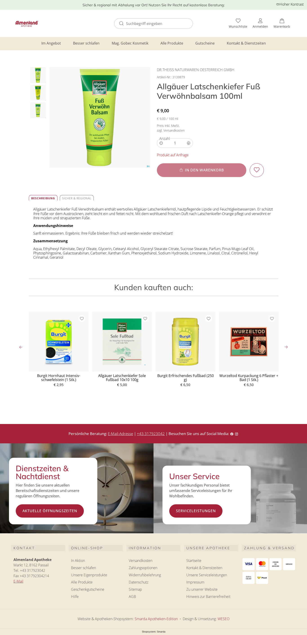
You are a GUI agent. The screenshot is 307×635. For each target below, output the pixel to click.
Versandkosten (140, 560)
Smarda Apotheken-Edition (156, 618)
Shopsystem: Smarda (153, 632)
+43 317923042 (151, 433)
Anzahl (164, 138)
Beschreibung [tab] (43, 198)
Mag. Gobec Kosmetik (130, 43)
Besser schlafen (86, 43)
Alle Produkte (171, 43)
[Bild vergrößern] (99, 117)
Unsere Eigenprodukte (89, 574)
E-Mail (18, 581)
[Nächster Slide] (286, 347)
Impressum (195, 582)
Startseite (193, 560)
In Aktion (78, 560)
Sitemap (135, 589)
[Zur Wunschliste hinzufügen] (257, 170)
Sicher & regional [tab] (76, 198)
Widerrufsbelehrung (145, 574)
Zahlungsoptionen (143, 567)
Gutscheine (205, 43)
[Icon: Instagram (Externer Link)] (236, 433)
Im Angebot (51, 43)
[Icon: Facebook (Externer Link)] (232, 433)
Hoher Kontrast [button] (292, 4)
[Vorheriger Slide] (21, 347)
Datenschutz (138, 582)
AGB (132, 596)
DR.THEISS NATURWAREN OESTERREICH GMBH (195, 69)
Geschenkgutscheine (87, 589)
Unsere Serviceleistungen (206, 574)
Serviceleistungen (196, 510)
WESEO (223, 618)
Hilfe (75, 596)
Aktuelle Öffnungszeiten (49, 510)
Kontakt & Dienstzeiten (246, 43)
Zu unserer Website (202, 590)
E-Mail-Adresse (120, 433)
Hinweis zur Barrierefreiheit (208, 596)
